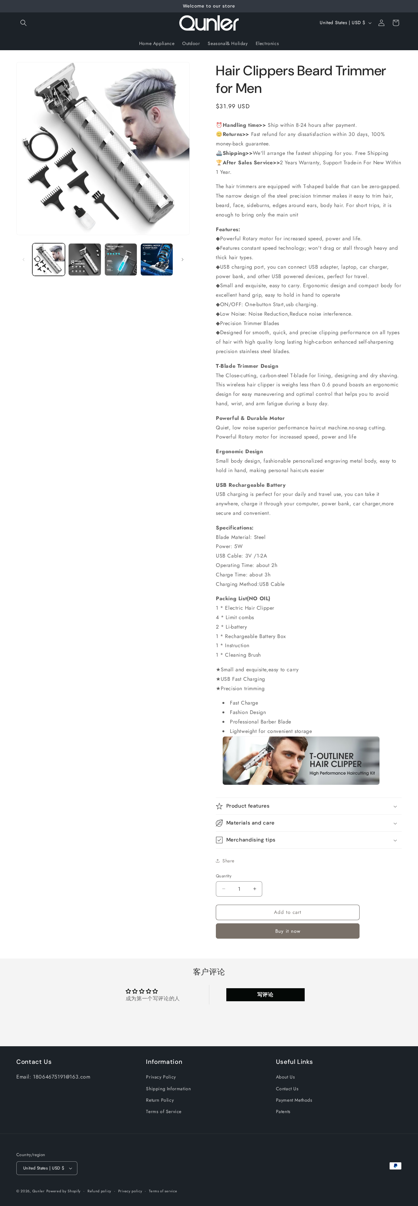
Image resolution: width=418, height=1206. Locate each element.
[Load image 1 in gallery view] (48, 259)
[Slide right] (182, 259)
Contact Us (287, 1088)
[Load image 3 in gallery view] (120, 259)
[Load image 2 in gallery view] (84, 259)
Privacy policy (130, 1191)
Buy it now (287, 931)
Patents (283, 1111)
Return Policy (160, 1100)
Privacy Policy (161, 1077)
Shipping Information (168, 1088)
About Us (285, 1077)
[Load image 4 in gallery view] (156, 259)
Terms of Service (164, 1111)
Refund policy (99, 1191)
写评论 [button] (265, 994)
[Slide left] (23, 259)
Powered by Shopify (63, 1191)
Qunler (38, 1191)
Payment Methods (294, 1100)
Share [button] (228, 860)
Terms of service (163, 1191)
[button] (23, 23)
